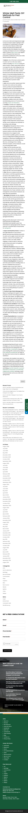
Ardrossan (6, 745)
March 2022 (6, 528)
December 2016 (6, 533)
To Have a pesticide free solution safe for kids (15, 690)
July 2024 (5, 486)
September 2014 (7, 560)
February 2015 (6, 554)
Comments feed (7, 603)
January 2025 (6, 476)
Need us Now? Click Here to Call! (14, 705)
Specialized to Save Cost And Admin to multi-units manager (15, 698)
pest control (15, 52)
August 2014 (6, 562)
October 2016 (6, 537)
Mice (4, 583)
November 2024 (7, 478)
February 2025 (6, 474)
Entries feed (6, 601)
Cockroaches (6, 576)
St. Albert (6, 759)
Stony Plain (6, 758)
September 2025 (7, 461)
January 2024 (6, 497)
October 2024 (6, 480)
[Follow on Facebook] (4, 803)
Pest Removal (7, 724)
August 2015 (6, 547)
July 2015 (5, 550)
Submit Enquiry (7, 650)
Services (6, 722)
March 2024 (6, 495)
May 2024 (5, 490)
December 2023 (7, 499)
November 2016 (6, 535)
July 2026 (5, 448)
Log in (4, 599)
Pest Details (6, 637)
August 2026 (6, 446)
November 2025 (7, 457)
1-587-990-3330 (14, 1)
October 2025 (6, 459)
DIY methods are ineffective (10, 352)
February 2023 (6, 516)
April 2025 (5, 471)
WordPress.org (6, 605)
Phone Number (7, 631)
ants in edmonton (7, 570)
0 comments (6, 21)
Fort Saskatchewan (8, 751)
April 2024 (5, 493)
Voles (4, 591)
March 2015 (5, 552)
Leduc (5, 752)
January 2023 (6, 518)
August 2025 (6, 463)
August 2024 (6, 484)
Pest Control (21, 19)
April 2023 (5, 512)
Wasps (4, 593)
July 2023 (5, 509)
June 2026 (5, 450)
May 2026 (5, 453)
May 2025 (5, 469)
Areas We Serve (7, 726)
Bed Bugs (5, 572)
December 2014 (6, 558)
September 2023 (7, 505)
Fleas (4, 578)
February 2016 (6, 541)
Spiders (4, 589)
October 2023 (6, 503)
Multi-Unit (6, 730)
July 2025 (5, 465)
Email (5, 625)
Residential (6, 728)
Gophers (5, 580)
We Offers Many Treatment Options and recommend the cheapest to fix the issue (14, 673)
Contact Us (6, 737)
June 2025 (5, 467)
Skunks (4, 587)
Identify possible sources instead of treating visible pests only (15, 682)
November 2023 (7, 501)
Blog (5, 735)
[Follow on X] (7, 803)
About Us (6, 721)
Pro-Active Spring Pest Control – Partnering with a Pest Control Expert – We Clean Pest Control (13, 411)
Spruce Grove (7, 756)
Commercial (7, 731)
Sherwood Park (7, 754)
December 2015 (6, 543)
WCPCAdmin (7, 19)
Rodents (6, 775)
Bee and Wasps (7, 574)
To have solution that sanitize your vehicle (14, 686)
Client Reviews (7, 733)
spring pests (8, 228)
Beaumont (6, 747)
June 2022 (5, 524)
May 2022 (5, 526)
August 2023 (6, 507)
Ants (4, 568)
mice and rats (15, 63)
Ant (4, 766)
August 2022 (6, 522)
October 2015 (6, 545)
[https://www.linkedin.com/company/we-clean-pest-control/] (26, 412)
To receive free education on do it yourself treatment (15, 678)
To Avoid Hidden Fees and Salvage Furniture (13, 694)
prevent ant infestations (13, 102)
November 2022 (7, 520)
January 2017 (6, 531)
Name (5, 620)
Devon (5, 749)
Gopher (6, 773)
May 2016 (5, 539)
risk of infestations (13, 349)
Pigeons (6, 777)
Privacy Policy (7, 738)
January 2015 (6, 556)
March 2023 (6, 514)
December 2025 (7, 455)
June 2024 (5, 488)
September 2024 (7, 482)
